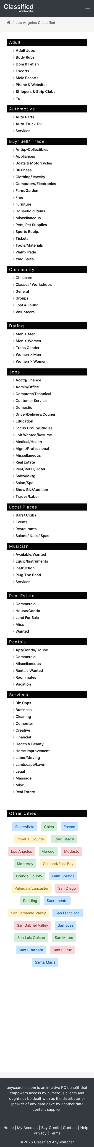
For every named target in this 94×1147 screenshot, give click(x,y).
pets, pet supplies (31, 224)
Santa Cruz (62, 950)
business (23, 170)
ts (18, 98)
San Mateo (64, 937)
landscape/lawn (30, 764)
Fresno (69, 826)
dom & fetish (27, 64)
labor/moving (27, 757)
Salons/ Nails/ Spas (32, 535)
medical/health (28, 441)
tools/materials (29, 245)
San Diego (67, 888)
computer (24, 723)
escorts (22, 71)
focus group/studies (33, 428)
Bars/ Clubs (26, 515)
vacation (23, 684)
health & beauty (29, 744)
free (19, 197)
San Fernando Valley (28, 913)
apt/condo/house (31, 650)
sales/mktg (25, 476)
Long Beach (64, 839)
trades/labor (27, 496)
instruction (25, 568)
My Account (27, 1127)
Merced (48, 851)
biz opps (23, 703)
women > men (28, 354)
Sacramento (57, 900)
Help (84, 1127)
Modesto (71, 851)
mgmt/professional (32, 448)
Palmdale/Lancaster (32, 888)
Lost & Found (27, 305)
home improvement (32, 750)
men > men (26, 334)
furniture (23, 204)
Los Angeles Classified (35, 22)
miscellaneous (28, 218)
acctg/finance (28, 380)
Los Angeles (21, 851)
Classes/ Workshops (33, 284)
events (21, 522)
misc (19, 624)
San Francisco (67, 913)
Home (8, 1127)
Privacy (40, 1133)
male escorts (27, 78)
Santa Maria (45, 962)
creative (22, 730)
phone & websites (31, 84)
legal (20, 771)
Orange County (29, 876)
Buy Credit (50, 1127)
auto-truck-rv (28, 124)
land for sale (27, 617)
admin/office (27, 387)
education (24, 421)
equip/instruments (31, 561)
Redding (30, 900)
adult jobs (25, 50)
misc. (20, 785)
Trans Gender (27, 347)
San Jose (65, 925)
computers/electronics (35, 183)
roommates (25, 677)
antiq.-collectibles (31, 149)
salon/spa (24, 482)
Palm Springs (63, 876)
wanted (22, 631)
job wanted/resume (33, 435)
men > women (28, 341)
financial (23, 737)
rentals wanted (29, 670)
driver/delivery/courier (35, 414)
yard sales (24, 259)
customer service (31, 400)
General (22, 291)
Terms (55, 1133)
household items (30, 211)
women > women (31, 361)
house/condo (27, 610)
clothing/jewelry (30, 177)
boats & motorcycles (33, 163)
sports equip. (27, 231)
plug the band (28, 575)
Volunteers (25, 312)
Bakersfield (24, 826)
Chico (49, 826)
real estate (25, 462)
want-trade (25, 252)
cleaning (23, 716)
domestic (23, 407)
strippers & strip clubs (35, 91)
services (22, 130)
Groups (22, 298)
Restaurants (26, 529)
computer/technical (33, 393)
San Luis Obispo (31, 937)
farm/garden (26, 190)
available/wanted (30, 554)
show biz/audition (31, 489)
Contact (70, 1127)
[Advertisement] (47, 1019)
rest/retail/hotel (30, 469)
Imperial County (30, 839)
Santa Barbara (31, 950)
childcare (23, 277)
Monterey (25, 863)
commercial (25, 604)
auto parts (24, 117)
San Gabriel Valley (32, 925)
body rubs (25, 57)
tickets (22, 238)
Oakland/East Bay (58, 863)
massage (23, 778)
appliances (25, 156)
